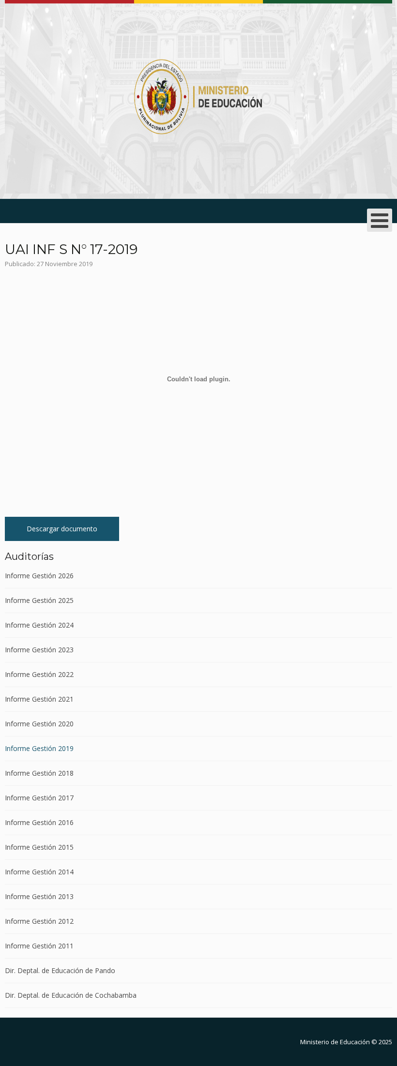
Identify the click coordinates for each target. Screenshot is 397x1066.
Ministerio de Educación (335, 1041)
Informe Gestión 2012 (39, 921)
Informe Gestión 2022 (39, 674)
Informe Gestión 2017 (39, 797)
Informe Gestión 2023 (39, 649)
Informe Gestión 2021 (39, 699)
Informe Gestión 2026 (39, 576)
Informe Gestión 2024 (39, 625)
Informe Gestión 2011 (39, 945)
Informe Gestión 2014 (39, 871)
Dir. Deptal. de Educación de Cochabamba (71, 995)
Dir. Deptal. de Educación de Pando (60, 970)
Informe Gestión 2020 (39, 723)
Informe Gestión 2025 (39, 600)
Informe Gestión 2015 (39, 847)
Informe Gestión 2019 (39, 748)
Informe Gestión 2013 (39, 896)
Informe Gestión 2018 (39, 773)
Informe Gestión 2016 (39, 822)
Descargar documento (62, 528)
